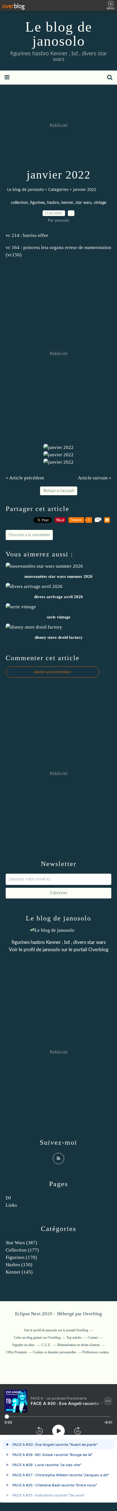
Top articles (74, 1338)
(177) (22, 1250)
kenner (67, 203)
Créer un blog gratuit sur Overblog (37, 1338)
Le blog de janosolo (58, 34)
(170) (21, 1257)
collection (19, 203)
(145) (19, 1272)
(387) (21, 1242)
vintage (100, 203)
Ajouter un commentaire (52, 672)
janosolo (51, 949)
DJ (8, 1198)
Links (11, 1205)
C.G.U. (46, 1345)
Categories (58, 189)
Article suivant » (94, 478)
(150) (19, 1264)
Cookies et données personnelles (54, 1352)
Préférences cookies (95, 1352)
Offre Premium (16, 1352)
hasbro (53, 203)
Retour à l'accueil (58, 491)
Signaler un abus (23, 1345)
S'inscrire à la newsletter (29, 535)
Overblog (92, 1313)
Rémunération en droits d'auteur (78, 1345)
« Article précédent (25, 478)
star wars (83, 203)
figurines (37, 203)
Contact (93, 1338)
